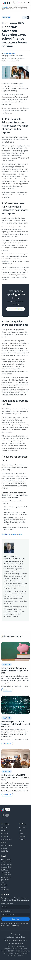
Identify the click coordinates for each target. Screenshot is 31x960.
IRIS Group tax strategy (15, 943)
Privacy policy (15, 934)
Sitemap (4, 848)
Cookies (7, 940)
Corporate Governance (19, 940)
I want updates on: (7, 904)
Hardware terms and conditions (6, 866)
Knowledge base (6, 845)
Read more (7, 690)
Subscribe (15, 919)
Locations (4, 836)
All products (23, 839)
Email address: (6, 911)
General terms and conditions (6, 861)
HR (20, 830)
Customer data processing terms (6, 879)
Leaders (4, 842)
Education (22, 836)
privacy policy (15, 925)
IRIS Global (4, 851)
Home (3, 7)
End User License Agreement (5, 887)
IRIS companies (6, 839)
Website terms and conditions (15, 937)
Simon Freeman (9, 53)
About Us (4, 827)
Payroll (21, 833)
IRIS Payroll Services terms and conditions (6, 872)
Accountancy (23, 827)
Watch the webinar (15, 309)
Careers (3, 830)
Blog (7, 7)
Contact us (4, 833)
